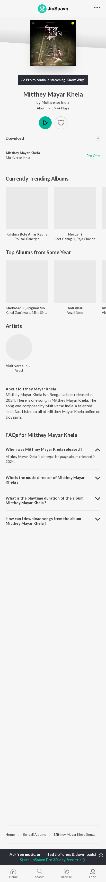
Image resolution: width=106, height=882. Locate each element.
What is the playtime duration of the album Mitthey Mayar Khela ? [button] (44, 500)
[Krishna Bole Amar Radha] (27, 208)
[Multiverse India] (19, 347)
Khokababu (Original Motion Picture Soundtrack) (27, 308)
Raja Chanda (86, 239)
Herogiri (75, 234)
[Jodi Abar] (75, 281)
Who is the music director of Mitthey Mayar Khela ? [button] (45, 479)
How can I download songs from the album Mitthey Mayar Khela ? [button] (43, 521)
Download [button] (15, 138)
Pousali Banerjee (27, 239)
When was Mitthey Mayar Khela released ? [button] (44, 449)
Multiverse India (55, 102)
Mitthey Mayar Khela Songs (74, 834)
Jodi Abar (75, 308)
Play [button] (45, 122)
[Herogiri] (75, 208)
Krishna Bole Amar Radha (26, 234)
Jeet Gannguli (65, 239)
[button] (61, 122)
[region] (53, 834)
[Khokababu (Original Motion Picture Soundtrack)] (27, 281)
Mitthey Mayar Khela (23, 153)
